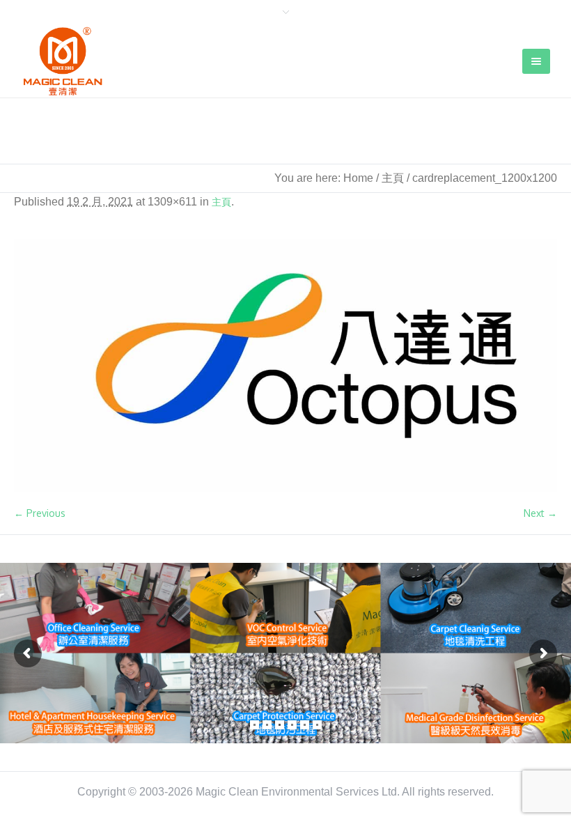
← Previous (39, 513)
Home (358, 178)
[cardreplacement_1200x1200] (285, 366)
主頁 (393, 178)
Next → (540, 513)
